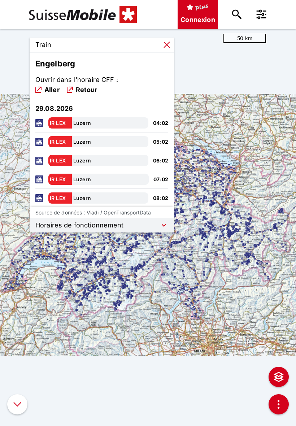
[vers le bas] (17, 404)
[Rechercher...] (237, 14)
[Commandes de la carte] (279, 404)
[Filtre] (261, 14)
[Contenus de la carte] (279, 377)
